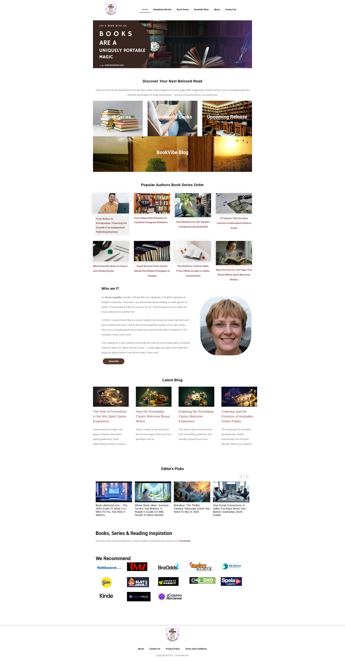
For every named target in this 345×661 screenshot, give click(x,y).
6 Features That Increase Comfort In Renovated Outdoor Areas (234, 223)
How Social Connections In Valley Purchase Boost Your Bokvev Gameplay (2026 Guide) (190, 510)
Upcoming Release (227, 117)
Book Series (118, 117)
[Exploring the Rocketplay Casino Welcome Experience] (196, 397)
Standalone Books (172, 117)
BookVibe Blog (172, 152)
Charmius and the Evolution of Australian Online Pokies (237, 416)
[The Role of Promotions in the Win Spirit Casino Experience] (111, 397)
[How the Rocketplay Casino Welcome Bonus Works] (154, 397)
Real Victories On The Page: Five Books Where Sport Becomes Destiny (234, 274)
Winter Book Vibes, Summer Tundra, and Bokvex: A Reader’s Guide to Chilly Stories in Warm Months (113, 510)
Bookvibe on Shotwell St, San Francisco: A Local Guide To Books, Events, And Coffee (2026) (230, 510)
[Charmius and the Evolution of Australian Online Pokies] (239, 397)
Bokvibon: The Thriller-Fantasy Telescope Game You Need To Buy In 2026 (153, 508)
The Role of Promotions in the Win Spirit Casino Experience (110, 416)
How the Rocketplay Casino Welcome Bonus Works (153, 416)
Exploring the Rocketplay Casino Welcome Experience (196, 416)
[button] (247, 476)
